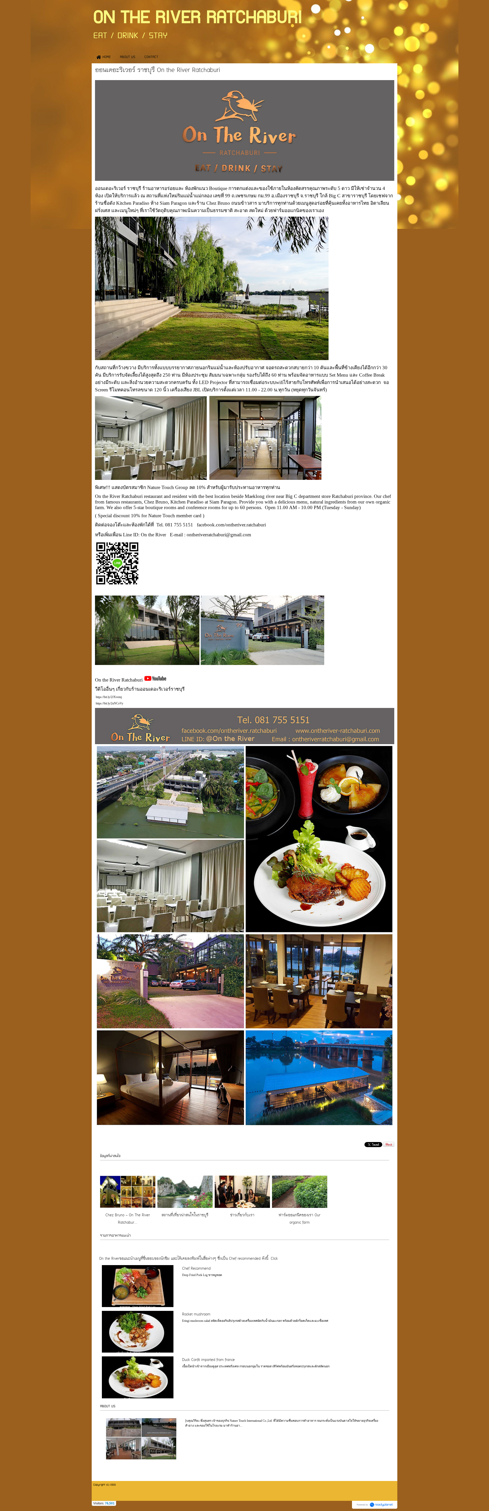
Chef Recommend (196, 1268)
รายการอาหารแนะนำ (115, 1235)
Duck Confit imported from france (208, 1360)
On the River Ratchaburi (119, 680)
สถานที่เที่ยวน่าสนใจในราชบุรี (184, 1215)
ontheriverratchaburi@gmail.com (219, 534)
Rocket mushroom (196, 1314)
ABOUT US (107, 1406)
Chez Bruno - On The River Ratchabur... (127, 1219)
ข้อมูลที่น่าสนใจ (110, 1156)
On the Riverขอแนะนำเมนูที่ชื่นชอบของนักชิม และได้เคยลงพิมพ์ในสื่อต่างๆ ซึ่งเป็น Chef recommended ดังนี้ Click (188, 1259)
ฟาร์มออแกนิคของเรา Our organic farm (299, 1219)
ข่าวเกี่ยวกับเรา (242, 1215)
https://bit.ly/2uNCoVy (109, 703)
